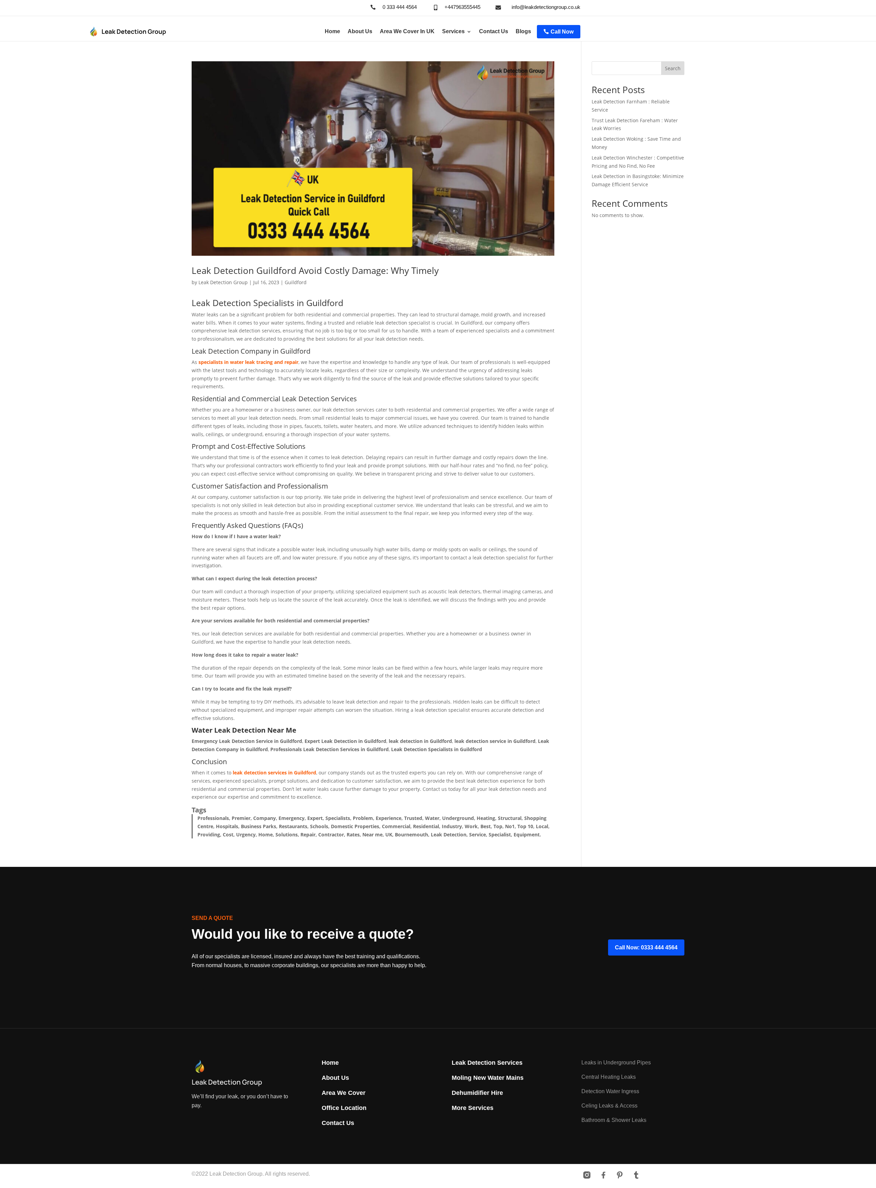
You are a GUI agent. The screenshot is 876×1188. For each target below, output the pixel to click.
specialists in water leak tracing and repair (248, 362)
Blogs (523, 31)
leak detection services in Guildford (274, 772)
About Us (360, 31)
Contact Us (493, 31)
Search (673, 68)
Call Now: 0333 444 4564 (646, 947)
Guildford (296, 282)
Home (332, 31)
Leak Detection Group (223, 282)
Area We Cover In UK (407, 31)
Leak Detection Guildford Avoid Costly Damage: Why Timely (315, 270)
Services (453, 31)
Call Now (562, 32)
